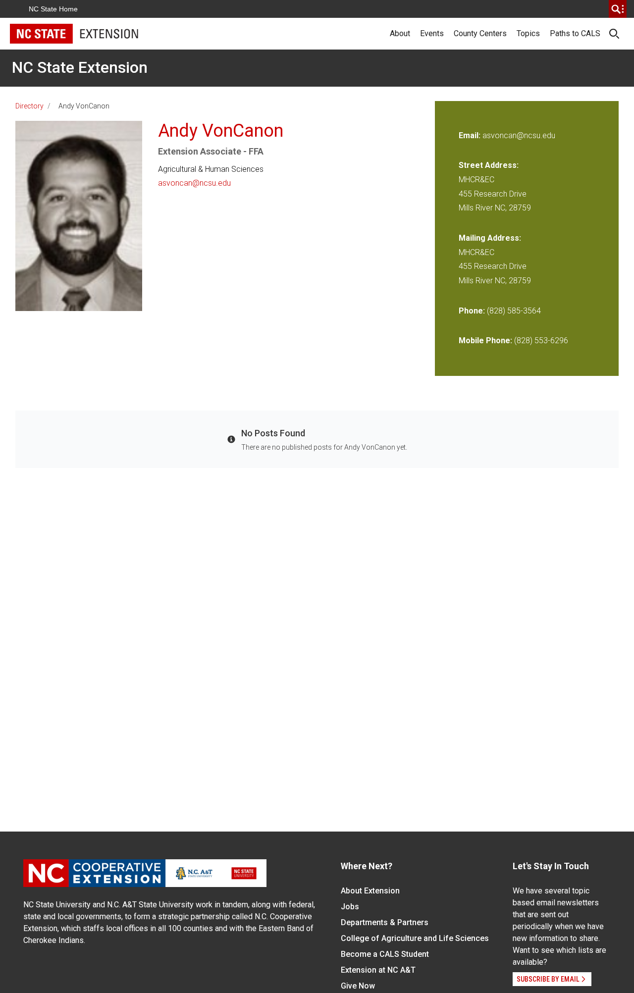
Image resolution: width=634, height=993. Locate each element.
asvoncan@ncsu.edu (194, 183)
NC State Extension (80, 67)
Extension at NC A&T (378, 970)
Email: (470, 135)
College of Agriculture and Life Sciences (415, 938)
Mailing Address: (490, 238)
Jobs (350, 906)
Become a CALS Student (385, 954)
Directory (29, 106)
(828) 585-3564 (514, 310)
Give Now (358, 986)
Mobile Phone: (485, 340)
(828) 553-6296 (541, 340)
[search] (618, 9)
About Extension (370, 890)
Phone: (472, 310)
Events (432, 33)
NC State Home (53, 9)
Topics (528, 33)
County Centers (480, 33)
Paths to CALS (575, 33)
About (400, 33)
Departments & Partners (384, 922)
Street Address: (489, 165)
